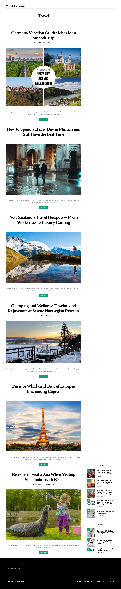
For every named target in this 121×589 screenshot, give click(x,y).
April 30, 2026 (100, 515)
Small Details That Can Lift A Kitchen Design (105, 512)
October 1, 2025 (49, 138)
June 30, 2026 (100, 486)
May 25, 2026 (100, 506)
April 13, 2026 (50, 42)
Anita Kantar (37, 227)
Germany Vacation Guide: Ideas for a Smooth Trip (43, 35)
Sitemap (34, 2)
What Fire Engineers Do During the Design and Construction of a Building (104, 472)
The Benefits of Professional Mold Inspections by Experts (105, 532)
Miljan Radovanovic (39, 42)
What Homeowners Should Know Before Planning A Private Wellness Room (105, 482)
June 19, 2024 (49, 315)
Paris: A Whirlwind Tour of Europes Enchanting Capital (43, 389)
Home (7, 2)
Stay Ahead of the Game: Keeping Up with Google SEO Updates (105, 541)
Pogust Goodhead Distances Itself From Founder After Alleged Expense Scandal (105, 502)
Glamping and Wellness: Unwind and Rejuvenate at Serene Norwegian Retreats (43, 308)
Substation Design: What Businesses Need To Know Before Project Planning (104, 492)
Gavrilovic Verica (38, 138)
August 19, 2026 (101, 476)
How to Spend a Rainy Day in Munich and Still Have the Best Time (43, 132)
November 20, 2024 (48, 227)
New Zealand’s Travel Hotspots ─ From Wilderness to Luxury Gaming (43, 220)
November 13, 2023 (48, 395)
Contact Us (14, 2)
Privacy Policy (24, 2)
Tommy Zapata (38, 395)
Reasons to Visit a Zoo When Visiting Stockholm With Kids (43, 477)
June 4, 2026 (100, 496)
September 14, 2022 (49, 484)
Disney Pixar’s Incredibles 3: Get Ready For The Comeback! (105, 550)
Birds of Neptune (17, 6)
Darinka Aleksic (37, 484)
